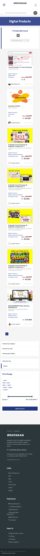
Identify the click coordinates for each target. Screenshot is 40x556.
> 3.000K (4, 390)
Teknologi (11, 77)
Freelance (12, 539)
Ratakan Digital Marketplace (13, 513)
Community (13, 520)
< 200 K (4, 380)
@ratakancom (14, 510)
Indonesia (9, 431)
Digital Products (12, 74)
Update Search (20, 409)
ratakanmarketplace (15, 507)
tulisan (5, 366)
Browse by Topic (8, 349)
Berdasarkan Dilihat (9, 353)
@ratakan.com (13, 517)
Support (10, 490)
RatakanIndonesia (15, 504)
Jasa (9, 116)
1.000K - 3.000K (7, 387)
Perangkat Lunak (13, 156)
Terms (10, 482)
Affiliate (12, 536)
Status (10, 487)
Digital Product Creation (16, 533)
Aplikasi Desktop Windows (15, 154)
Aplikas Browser (12, 316)
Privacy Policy (12, 485)
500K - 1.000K (6, 385)
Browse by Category (9, 344)
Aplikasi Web (11, 75)
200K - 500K (6, 383)
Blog (9, 479)
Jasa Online (11, 114)
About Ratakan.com (13, 473)
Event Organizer (14, 542)
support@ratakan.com (13, 460)
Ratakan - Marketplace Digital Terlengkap (13, 551)
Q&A (9, 476)
